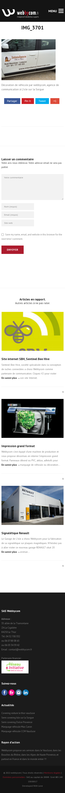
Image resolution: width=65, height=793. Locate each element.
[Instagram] (19, 692)
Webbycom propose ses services (17, 750)
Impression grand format (18, 446)
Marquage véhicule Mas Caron (16, 726)
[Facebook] (4, 692)
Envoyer (12, 249)
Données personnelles (14, 777)
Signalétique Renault (15, 533)
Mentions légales (52, 772)
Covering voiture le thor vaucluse (18, 713)
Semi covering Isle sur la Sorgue (17, 717)
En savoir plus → (10, 378)
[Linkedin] (26, 692)
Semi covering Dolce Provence (16, 722)
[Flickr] (11, 692)
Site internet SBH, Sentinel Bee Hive (25, 359)
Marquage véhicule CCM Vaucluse (18, 731)
